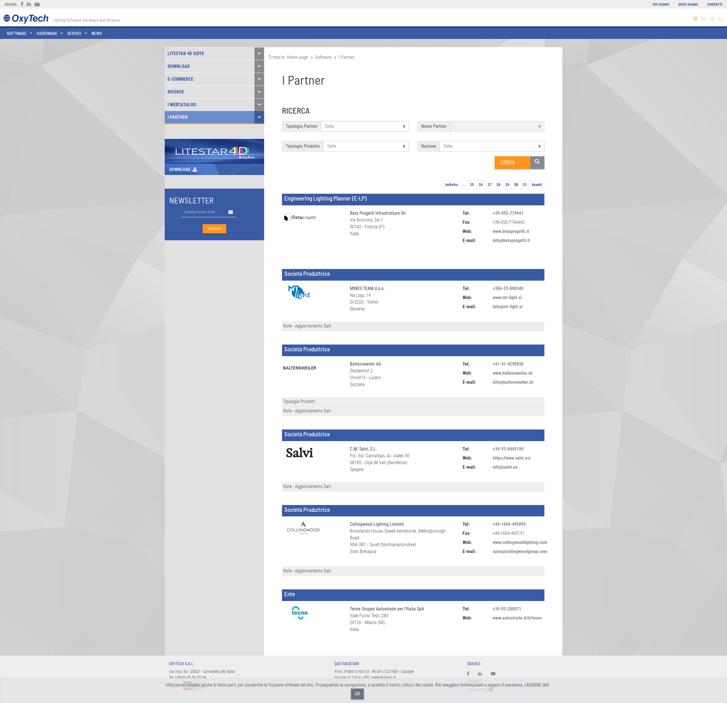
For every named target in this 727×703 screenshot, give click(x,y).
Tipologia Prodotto (303, 146)
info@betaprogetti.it (511, 240)
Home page (297, 57)
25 (472, 184)
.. (464, 184)
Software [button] (17, 33)
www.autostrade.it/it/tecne (517, 618)
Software (323, 57)
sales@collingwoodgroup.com (520, 551)
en (703, 19)
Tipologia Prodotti (299, 401)
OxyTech (25, 19)
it (695, 19)
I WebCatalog (182, 104)
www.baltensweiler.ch (512, 373)
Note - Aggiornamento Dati (307, 326)
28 (498, 184)
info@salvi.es (505, 467)
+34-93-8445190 (508, 449)
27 (490, 184)
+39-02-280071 (507, 609)
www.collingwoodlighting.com (520, 542)
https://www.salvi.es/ (512, 458)
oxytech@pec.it (383, 677)
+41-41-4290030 (508, 364)
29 (507, 184)
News (96, 33)
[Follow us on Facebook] (470, 674)
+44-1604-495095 (509, 524)
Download (179, 66)
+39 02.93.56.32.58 (190, 677)
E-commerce (180, 79)
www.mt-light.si (507, 297)
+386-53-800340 (508, 288)
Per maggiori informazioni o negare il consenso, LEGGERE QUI (492, 685)
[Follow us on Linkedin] (480, 674)
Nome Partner (434, 126)
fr (712, 19)
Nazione (428, 146)
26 (481, 184)
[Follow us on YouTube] (493, 674)
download (179, 169)
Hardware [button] (47, 33)
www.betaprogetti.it (511, 231)
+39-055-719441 (508, 213)
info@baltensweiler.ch (513, 382)
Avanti (537, 184)
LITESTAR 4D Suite (186, 53)
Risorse (176, 92)
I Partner (178, 117)
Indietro (451, 184)
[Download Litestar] (214, 150)
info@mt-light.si (508, 306)
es (720, 19)
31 (525, 184)
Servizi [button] (74, 33)
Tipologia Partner (301, 126)
